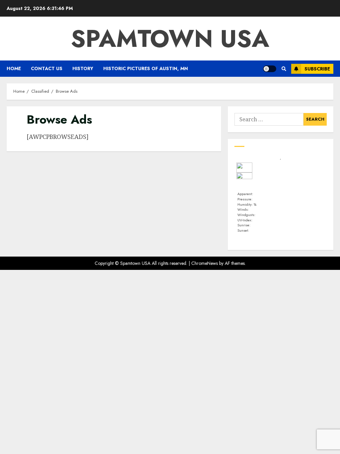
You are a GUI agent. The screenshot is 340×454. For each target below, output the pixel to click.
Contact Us (46, 68)
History (82, 68)
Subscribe (317, 68)
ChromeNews (204, 263)
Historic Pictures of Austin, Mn (145, 68)
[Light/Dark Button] (269, 68)
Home (14, 68)
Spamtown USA (170, 38)
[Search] (284, 68)
